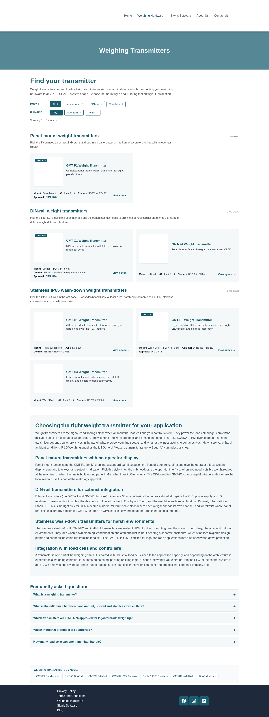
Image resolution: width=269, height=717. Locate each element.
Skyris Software (181, 15)
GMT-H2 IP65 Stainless (155, 676)
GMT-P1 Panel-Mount (47, 676)
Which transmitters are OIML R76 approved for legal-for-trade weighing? (83, 618)
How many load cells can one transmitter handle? (67, 641)
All (56, 104)
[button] (151, 16)
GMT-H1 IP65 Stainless (124, 676)
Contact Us (221, 15)
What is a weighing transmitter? (55, 594)
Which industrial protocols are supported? (62, 629)
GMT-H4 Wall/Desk (183, 676)
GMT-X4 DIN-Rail (97, 676)
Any (56, 112)
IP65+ (93, 112)
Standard (74, 112)
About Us (203, 15)
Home (128, 15)
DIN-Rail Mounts (207, 676)
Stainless (116, 104)
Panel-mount (74, 104)
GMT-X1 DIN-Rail (74, 676)
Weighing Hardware (150, 15)
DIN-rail (96, 104)
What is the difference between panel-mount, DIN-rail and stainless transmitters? (88, 606)
